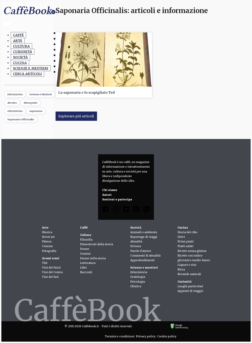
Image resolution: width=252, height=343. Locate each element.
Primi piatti (186, 241)
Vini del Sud (50, 276)
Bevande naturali (189, 274)
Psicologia (137, 281)
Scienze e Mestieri (30, 68)
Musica (47, 232)
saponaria (35, 111)
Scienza (135, 246)
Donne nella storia (93, 258)
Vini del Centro (52, 272)
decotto (12, 102)
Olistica (135, 286)
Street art (48, 237)
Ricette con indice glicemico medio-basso (194, 258)
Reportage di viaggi (143, 237)
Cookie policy (166, 336)
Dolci (181, 237)
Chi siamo (109, 190)
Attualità (136, 241)
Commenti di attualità (145, 255)
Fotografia (49, 251)
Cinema (47, 246)
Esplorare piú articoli (76, 116)
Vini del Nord (51, 267)
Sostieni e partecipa (117, 199)
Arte (17, 41)
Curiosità (22, 52)
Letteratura (87, 263)
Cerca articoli (27, 74)
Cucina (20, 63)
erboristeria (14, 111)
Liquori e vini (187, 264)
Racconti (86, 272)
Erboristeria (15, 94)
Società (20, 57)
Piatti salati (185, 246)
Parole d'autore (140, 251)
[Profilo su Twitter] (126, 210)
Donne (84, 249)
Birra (181, 269)
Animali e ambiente (143, 232)
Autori (107, 194)
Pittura (46, 241)
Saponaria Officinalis (20, 119)
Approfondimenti (142, 260)
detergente (30, 102)
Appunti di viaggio (190, 291)
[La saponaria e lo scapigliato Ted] (104, 59)
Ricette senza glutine (192, 251)
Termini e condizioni (119, 336)
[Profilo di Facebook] (105, 210)
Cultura (21, 46)
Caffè (18, 35)
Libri (83, 267)
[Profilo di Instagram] (115, 210)
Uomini (85, 253)
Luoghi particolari (190, 286)
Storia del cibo (187, 232)
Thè (44, 263)
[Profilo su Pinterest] (136, 210)
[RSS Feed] (146, 210)
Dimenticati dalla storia (96, 244)
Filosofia (86, 239)
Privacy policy (146, 336)
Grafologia (137, 276)
